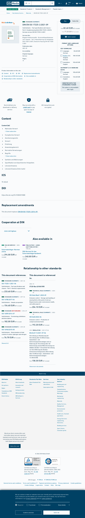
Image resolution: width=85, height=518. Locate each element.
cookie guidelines (47, 498)
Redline (65, 55)
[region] (42, 501)
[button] (69, 3)
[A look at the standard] (11, 32)
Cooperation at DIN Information (12, 76)
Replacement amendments (31, 73)
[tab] (16, 231)
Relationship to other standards (12, 78)
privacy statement (31, 498)
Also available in (31, 76)
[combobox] (43, 3)
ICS (13, 73)
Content (5, 73)
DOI (19, 73)
